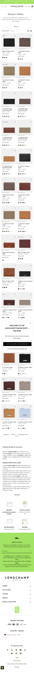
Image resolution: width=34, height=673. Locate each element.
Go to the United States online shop (17, 344)
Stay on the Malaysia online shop (17, 349)
